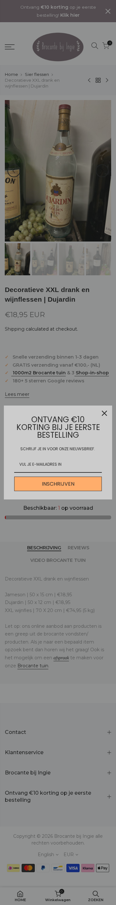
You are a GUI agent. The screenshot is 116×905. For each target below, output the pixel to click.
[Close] (104, 413)
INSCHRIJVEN (58, 484)
